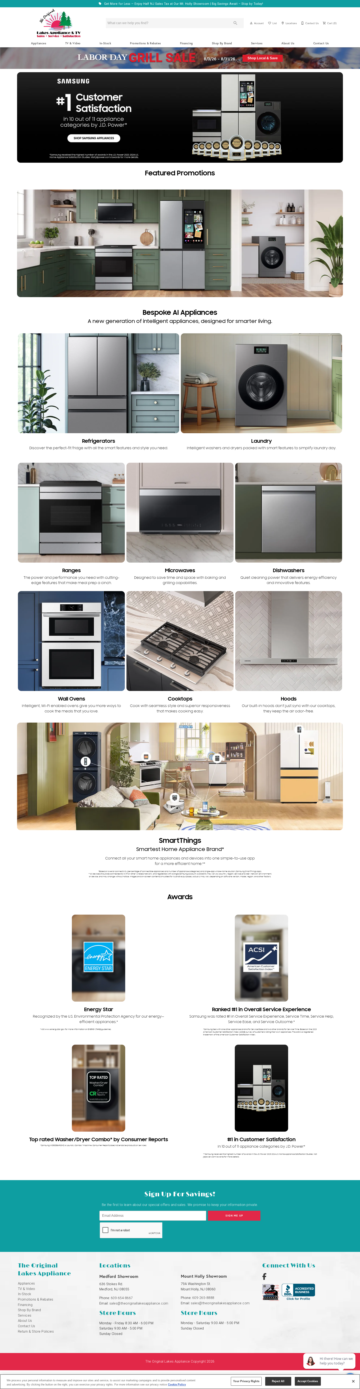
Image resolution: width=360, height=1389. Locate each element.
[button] (251, 23)
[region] (180, 1381)
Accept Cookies (308, 1381)
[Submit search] (235, 23)
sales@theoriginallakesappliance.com (138, 1303)
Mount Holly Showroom (204, 1276)
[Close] (353, 1381)
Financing (186, 43)
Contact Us (321, 43)
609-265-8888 (203, 1298)
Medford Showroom (119, 1276)
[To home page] (58, 23)
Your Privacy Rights (246, 1381)
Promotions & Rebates (145, 43)
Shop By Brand (222, 43)
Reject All (278, 1381)
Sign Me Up (234, 1215)
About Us (287, 43)
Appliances (38, 43)
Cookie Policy (177, 1384)
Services (257, 43)
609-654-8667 (122, 1298)
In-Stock (105, 43)
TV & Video (73, 43)
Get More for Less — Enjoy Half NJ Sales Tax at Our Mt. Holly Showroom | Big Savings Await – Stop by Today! (183, 4)
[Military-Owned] (272, 1299)
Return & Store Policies (36, 1331)
